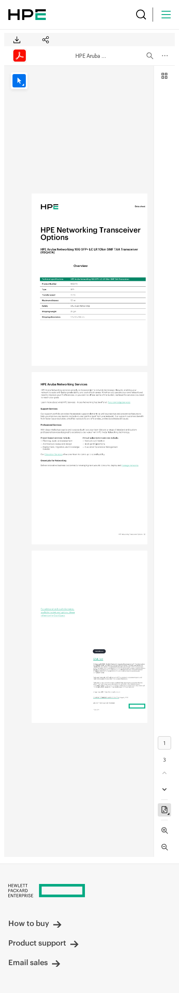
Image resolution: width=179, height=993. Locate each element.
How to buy (28, 923)
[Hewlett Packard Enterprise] (27, 14)
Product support (37, 943)
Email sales (28, 962)
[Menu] (166, 14)
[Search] (141, 14)
